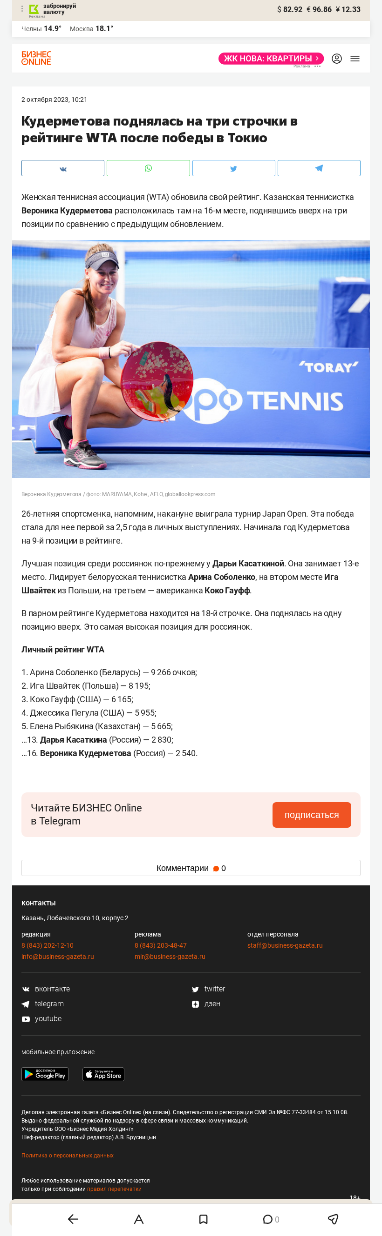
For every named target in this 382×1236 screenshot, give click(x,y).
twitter (214, 988)
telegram (48, 1003)
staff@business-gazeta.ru (285, 945)
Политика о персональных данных (67, 1155)
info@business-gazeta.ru (57, 956)
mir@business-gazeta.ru (170, 956)
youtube (47, 1018)
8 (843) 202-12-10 (47, 945)
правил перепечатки (114, 1189)
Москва (82, 29)
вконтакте (51, 988)
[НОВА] (268, 59)
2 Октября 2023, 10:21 (54, 99)
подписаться (312, 815)
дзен (211, 1003)
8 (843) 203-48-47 (161, 945)
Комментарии (191, 868)
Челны (31, 29)
